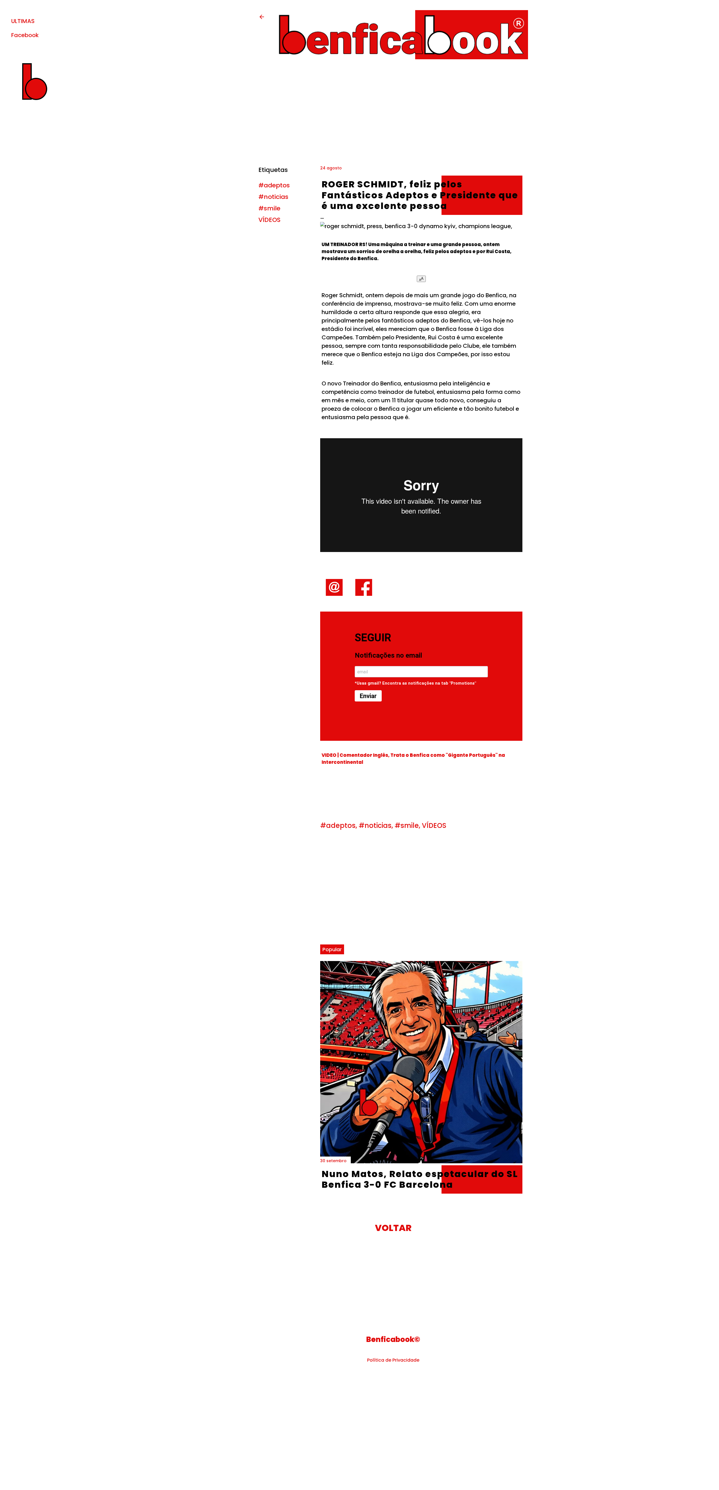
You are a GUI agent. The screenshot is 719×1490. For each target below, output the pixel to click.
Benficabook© (393, 1339)
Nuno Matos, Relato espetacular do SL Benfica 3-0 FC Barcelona (420, 1179)
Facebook (25, 35)
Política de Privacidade (393, 1360)
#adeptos (274, 185)
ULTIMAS (23, 21)
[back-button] (261, 18)
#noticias (273, 196)
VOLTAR (393, 1227)
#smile (269, 208)
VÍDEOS (269, 219)
